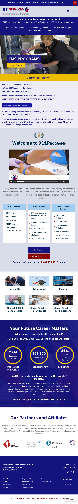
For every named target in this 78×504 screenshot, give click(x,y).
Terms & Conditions (60, 499)
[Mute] (64, 182)
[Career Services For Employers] (63, 304)
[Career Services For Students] (39, 304)
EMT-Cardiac (11, 220)
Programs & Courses (29, 479)
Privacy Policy (48, 499)
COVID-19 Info (54, 3)
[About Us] (15, 284)
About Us (6, 479)
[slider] (37, 181)
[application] (39, 166)
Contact (20, 3)
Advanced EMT (12, 217)
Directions (35, 3)
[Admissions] (39, 284)
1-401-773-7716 (49, 262)
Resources (44, 3)
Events (28, 3)
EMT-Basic (10, 213)
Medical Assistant (62, 232)
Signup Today (68, 480)
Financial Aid (26, 485)
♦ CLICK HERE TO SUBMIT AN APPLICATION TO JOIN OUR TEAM (28, 99)
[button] (75, 3)
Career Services (27, 488)
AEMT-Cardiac (11, 224)
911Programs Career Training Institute (29, 499)
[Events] (63, 284)
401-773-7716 (12, 3)
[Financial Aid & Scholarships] (15, 304)
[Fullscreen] (67, 182)
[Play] (11, 182)
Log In (68, 484)
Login (62, 3)
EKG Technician (62, 222)
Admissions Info (27, 482)
